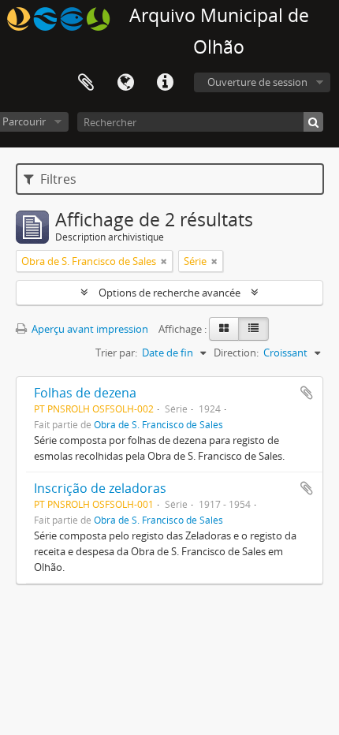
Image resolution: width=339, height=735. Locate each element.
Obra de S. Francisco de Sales (158, 424)
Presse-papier (86, 83)
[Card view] (224, 329)
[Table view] (253, 329)
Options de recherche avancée (169, 292)
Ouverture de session (257, 82)
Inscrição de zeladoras (100, 488)
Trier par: (116, 352)
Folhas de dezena (85, 392)
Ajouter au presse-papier (307, 393)
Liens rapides (164, 83)
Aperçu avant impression (88, 329)
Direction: (236, 352)
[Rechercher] (313, 122)
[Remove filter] (164, 261)
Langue (125, 83)
